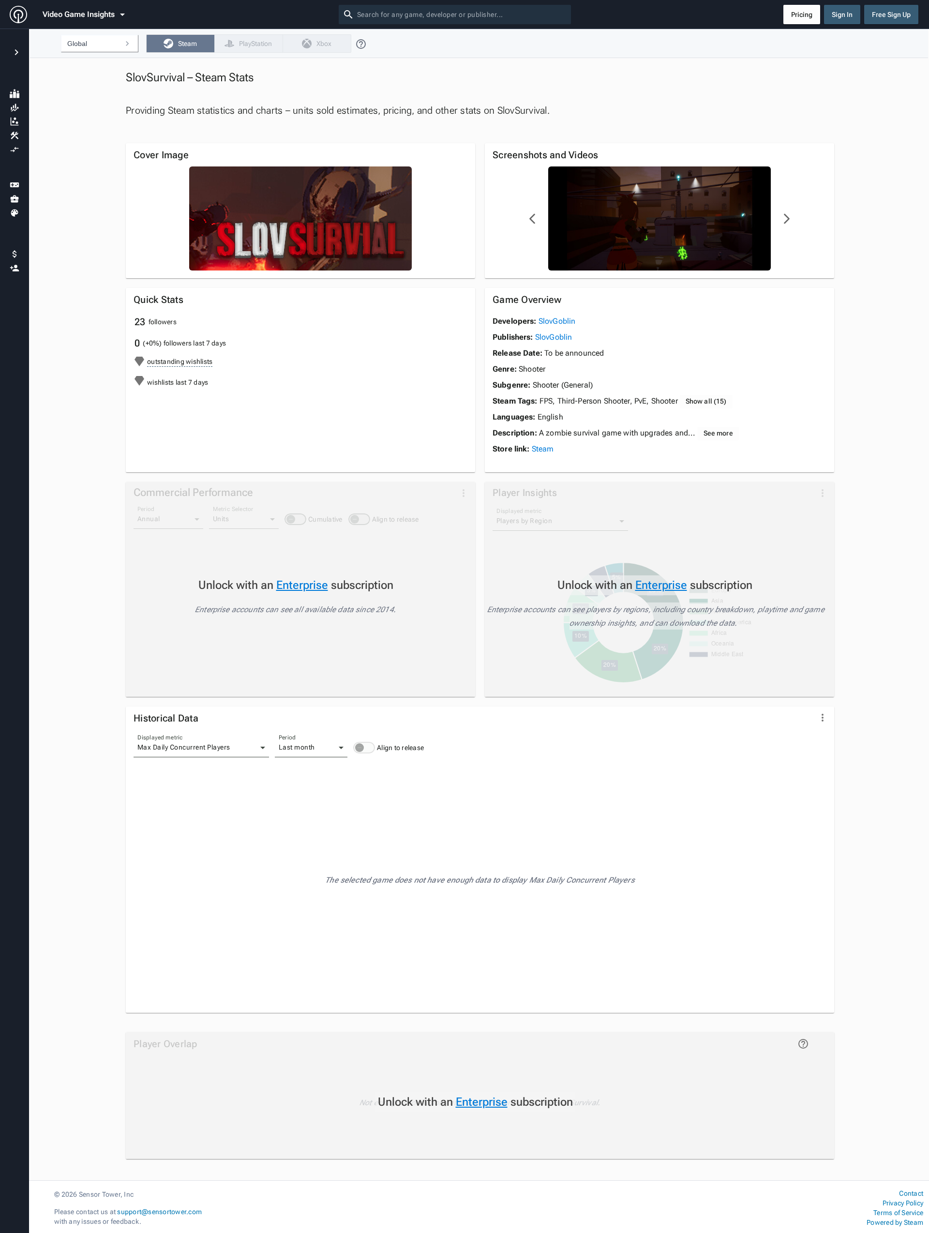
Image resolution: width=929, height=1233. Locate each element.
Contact (911, 1193)
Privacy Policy (903, 1203)
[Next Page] (786, 218)
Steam (543, 448)
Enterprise (302, 585)
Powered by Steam (895, 1222)
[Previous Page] (532, 218)
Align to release (400, 748)
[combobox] (462, 14)
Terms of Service (898, 1213)
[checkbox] (180, 43)
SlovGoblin (557, 321)
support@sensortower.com (159, 1212)
